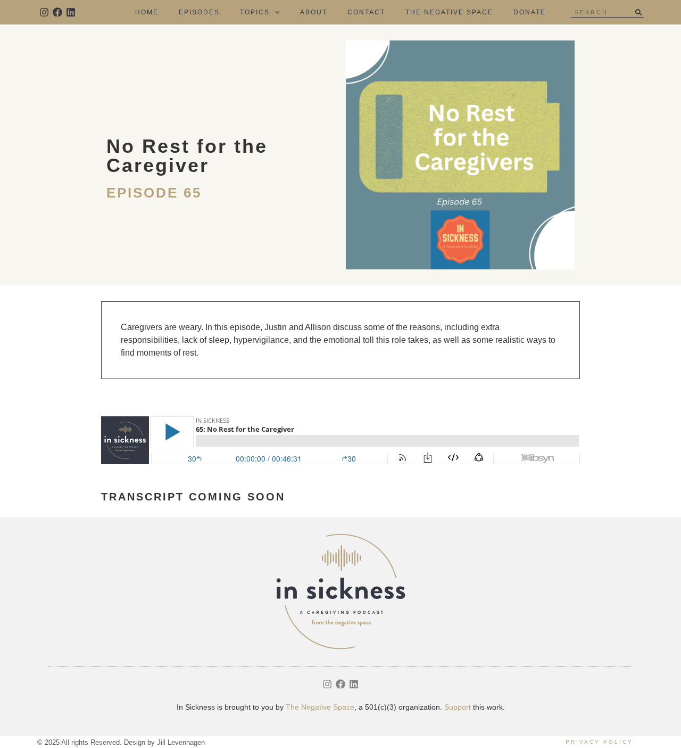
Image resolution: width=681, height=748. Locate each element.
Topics (255, 12)
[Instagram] (44, 12)
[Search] (639, 12)
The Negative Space (449, 12)
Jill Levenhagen (181, 742)
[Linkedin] (70, 12)
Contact (366, 12)
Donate (529, 12)
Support (457, 707)
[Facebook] (57, 12)
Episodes (199, 12)
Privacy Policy (599, 742)
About (313, 12)
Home (147, 12)
